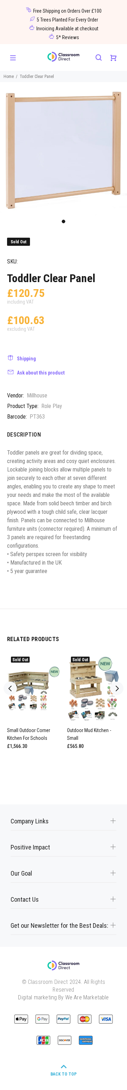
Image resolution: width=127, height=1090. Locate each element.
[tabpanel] (63, 148)
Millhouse (37, 395)
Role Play (51, 406)
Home (9, 76)
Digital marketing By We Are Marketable (63, 997)
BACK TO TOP (63, 1074)
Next (116, 688)
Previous (10, 688)
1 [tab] (63, 221)
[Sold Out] (33, 688)
